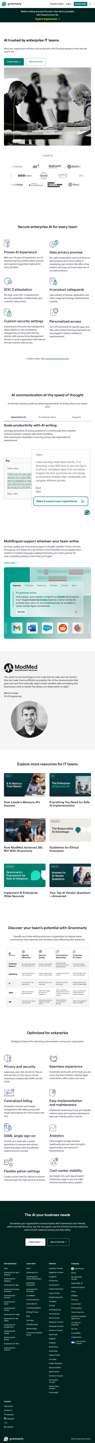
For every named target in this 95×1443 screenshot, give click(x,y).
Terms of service (77, 1312)
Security (74, 1329)
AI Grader (53, 1359)
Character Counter (56, 1322)
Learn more (9, 562)
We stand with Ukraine (76, 1278)
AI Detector (53, 1281)
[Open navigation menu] (90, 4)
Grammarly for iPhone (9, 1338)
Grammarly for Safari (9, 1303)
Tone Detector (54, 1314)
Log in (68, 4)
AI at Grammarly (32, 1300)
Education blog (32, 1324)
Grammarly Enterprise (30, 1284)
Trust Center (76, 1304)
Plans (28, 1268)
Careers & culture (78, 1287)
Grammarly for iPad (11, 1344)
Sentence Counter (56, 1330)
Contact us (8, 1410)
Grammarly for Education (32, 1290)
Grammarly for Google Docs (9, 1326)
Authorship (53, 1351)
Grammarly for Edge (12, 1314)
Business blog (31, 1329)
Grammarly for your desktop (11, 1273)
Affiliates (74, 1296)
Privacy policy (76, 1308)
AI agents (52, 1277)
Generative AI (31, 1304)
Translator (53, 1301)
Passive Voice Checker (54, 1387)
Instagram (10, 1419)
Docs (6, 1268)
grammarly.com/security (57, 358)
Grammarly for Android (9, 1349)
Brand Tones (53, 1347)
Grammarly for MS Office (11, 1320)
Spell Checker (54, 1372)
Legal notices (76, 1337)
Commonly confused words (34, 1334)
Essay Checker (54, 1293)
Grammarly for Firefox (9, 1309)
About (73, 1273)
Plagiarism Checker (56, 1272)
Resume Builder (55, 1368)
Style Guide (53, 1335)
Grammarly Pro (32, 1272)
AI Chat (52, 1306)
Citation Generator (56, 1289)
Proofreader (54, 1393)
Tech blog (30, 1320)
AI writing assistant (33, 1308)
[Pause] (11, 191)
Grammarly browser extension (11, 1290)
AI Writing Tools (55, 1310)
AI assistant (30, 1296)
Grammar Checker (56, 1268)
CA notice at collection (76, 1324)
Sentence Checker (56, 1376)
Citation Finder (54, 1355)
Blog (28, 1316)
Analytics (52, 1343)
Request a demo (56, 4)
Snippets (52, 1339)
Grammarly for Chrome (9, 1297)
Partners (74, 1300)
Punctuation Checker (53, 1381)
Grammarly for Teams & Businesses (33, 1278)
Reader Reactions (55, 1363)
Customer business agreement (78, 1317)
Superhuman (79, 1269)
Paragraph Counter (56, 1326)
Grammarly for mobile (9, 1332)
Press (73, 1291)
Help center (8, 1406)
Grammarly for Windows (9, 1280)
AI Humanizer (54, 1285)
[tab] (18, 418)
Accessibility (76, 1333)
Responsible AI (77, 1283)
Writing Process (32, 1312)
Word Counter (54, 1318)
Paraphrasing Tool (55, 1297)
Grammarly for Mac (11, 1285)
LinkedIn (9, 1427)
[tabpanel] (47, 468)
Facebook (10, 1415)
